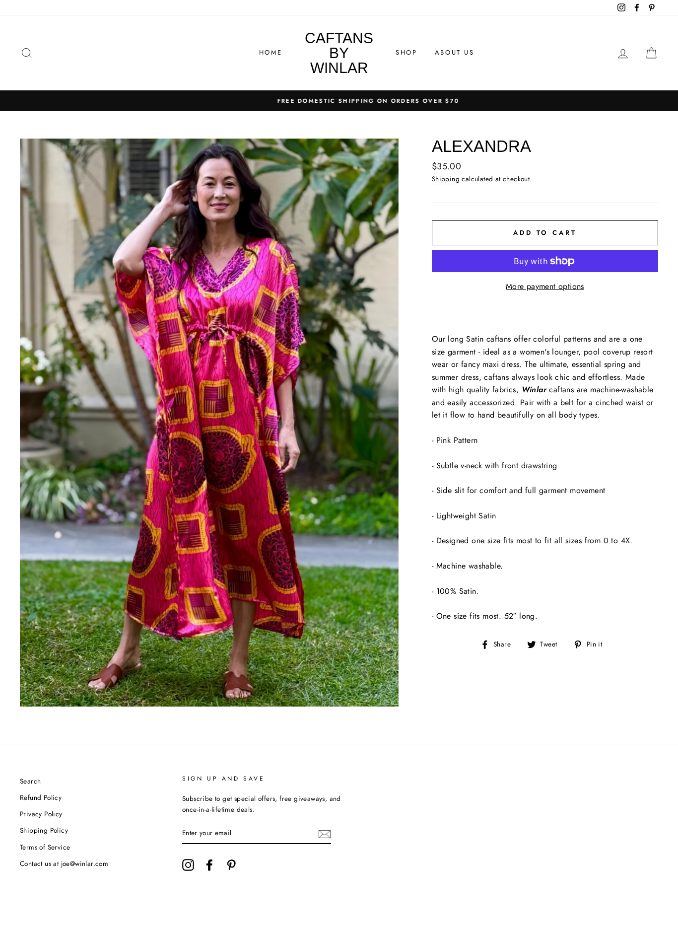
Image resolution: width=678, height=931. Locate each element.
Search (30, 781)
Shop (406, 52)
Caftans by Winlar (339, 53)
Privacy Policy (41, 814)
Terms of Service (45, 847)
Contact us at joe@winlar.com (64, 863)
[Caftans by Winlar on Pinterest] (231, 865)
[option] (339, 100)
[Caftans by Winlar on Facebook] (209, 865)
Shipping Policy (44, 830)
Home (270, 52)
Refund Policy (41, 797)
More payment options (545, 286)
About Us (455, 52)
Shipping (446, 179)
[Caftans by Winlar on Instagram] (188, 865)
